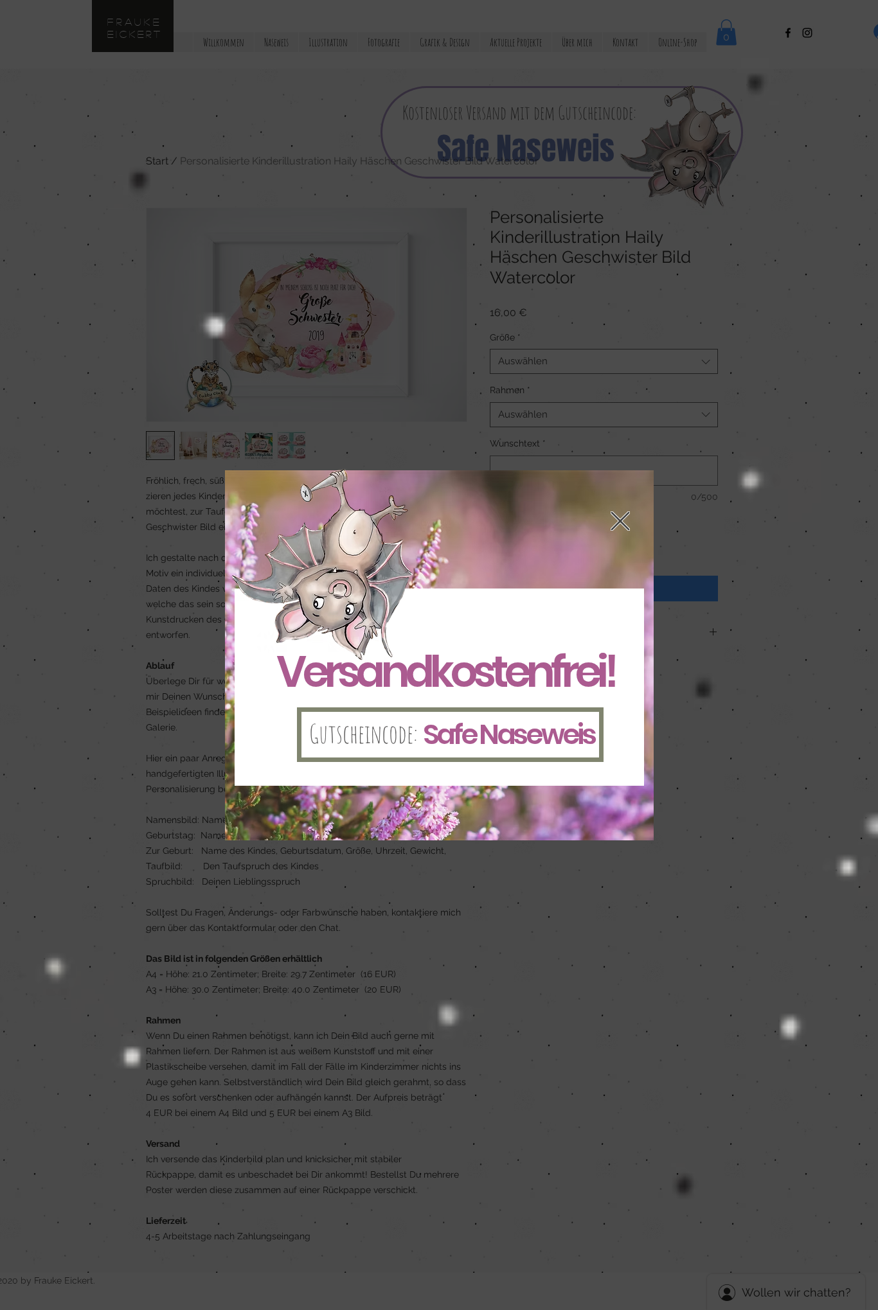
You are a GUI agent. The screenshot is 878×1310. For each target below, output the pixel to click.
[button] (620, 521)
